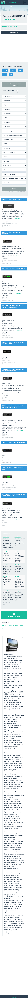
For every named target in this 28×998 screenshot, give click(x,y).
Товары (10, 26)
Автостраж (17, 590)
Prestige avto (6, 576)
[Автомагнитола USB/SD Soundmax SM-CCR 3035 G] (14, 351)
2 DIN (5, 70)
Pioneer (13, 70)
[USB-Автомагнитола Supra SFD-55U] (14, 276)
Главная (4, 26)
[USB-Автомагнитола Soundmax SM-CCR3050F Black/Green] (14, 503)
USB (11, 74)
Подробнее (17, 218)
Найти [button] (14, 188)
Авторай (17, 576)
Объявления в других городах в (13, 625)
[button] (14, 84)
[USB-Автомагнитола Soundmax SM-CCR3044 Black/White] (14, 378)
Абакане (11, 19)
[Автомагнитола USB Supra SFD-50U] (14, 450)
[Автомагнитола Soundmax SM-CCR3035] (14, 241)
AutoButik (17, 551)
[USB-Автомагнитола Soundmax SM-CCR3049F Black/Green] (14, 315)
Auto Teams (6, 537)
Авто (15, 26)
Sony (20, 70)
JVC (5, 74)
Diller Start (17, 564)
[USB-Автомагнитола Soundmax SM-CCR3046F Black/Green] (14, 415)
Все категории (14, 32)
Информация (5, 622)
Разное (4, 629)
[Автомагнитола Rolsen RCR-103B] (14, 205)
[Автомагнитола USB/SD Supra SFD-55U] (14, 476)
